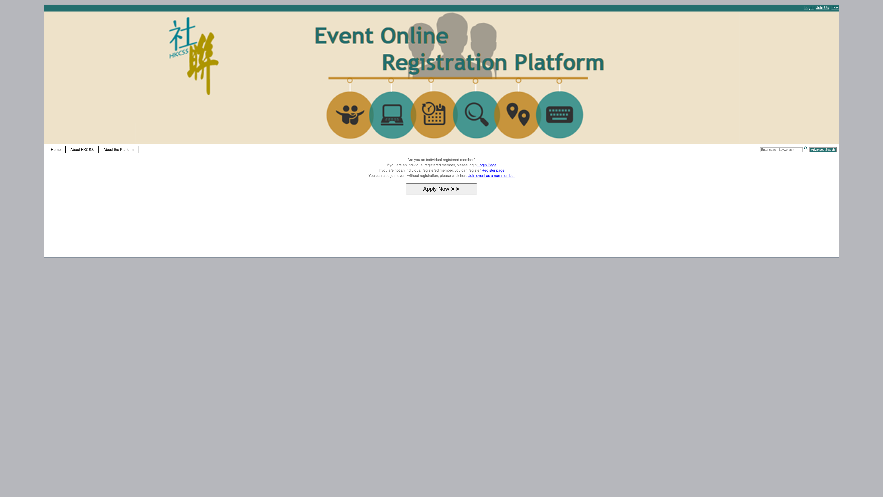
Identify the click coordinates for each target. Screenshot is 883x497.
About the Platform (118, 149)
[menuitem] (56, 149)
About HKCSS (82, 149)
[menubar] (92, 149)
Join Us (822, 7)
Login (809, 7)
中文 (835, 7)
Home (56, 149)
